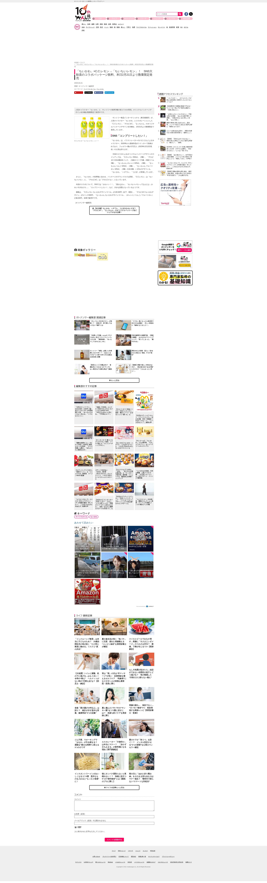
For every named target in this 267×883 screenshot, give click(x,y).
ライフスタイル (141, 27)
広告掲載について (124, 856)
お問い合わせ (96, 856)
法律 (88, 24)
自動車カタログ (151, 862)
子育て (129, 27)
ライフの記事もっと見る (115, 787)
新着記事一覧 (142, 856)
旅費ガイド (189, 862)
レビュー (121, 24)
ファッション (152, 27)
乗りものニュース (100, 862)
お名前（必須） (80, 814)
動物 (118, 27)
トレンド (157, 18)
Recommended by (141, 606)
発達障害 (172, 27)
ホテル (186, 27)
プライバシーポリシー (168, 856)
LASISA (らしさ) (88, 862)
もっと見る (115, 380)
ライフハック (90, 27)
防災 (101, 27)
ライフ (114, 18)
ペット (106, 27)
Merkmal (110, 862)
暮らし (84, 24)
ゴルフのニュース (163, 862)
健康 (92, 24)
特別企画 (186, 18)
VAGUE (130, 862)
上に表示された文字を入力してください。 (90, 831)
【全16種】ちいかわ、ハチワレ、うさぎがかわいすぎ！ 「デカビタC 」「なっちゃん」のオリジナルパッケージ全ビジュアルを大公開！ (115, 210)
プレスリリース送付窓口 (109, 856)
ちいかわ (100, 89)
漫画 (101, 24)
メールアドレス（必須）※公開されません (90, 820)
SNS (83, 27)
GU (181, 27)
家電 (177, 27)
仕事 (97, 24)
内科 (83, 30)
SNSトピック (129, 18)
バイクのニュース (139, 862)
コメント (77, 799)
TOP (100, 18)
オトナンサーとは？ (154, 856)
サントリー (161, 27)
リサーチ (143, 18)
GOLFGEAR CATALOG (176, 862)
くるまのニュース (120, 862)
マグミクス (78, 862)
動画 (105, 24)
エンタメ (172, 18)
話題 (109, 24)
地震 (133, 27)
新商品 (114, 24)
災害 (97, 27)
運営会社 (133, 856)
